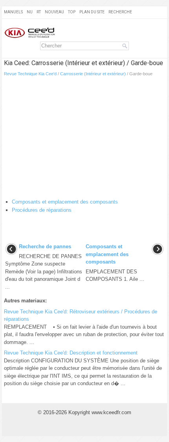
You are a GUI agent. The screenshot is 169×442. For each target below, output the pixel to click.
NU (30, 12)
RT (39, 12)
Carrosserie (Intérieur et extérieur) (93, 73)
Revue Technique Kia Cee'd (30, 73)
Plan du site (92, 12)
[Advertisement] (84, 139)
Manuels (13, 12)
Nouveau (54, 12)
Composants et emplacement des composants (65, 202)
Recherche (120, 12)
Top (71, 12)
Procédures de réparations (42, 210)
